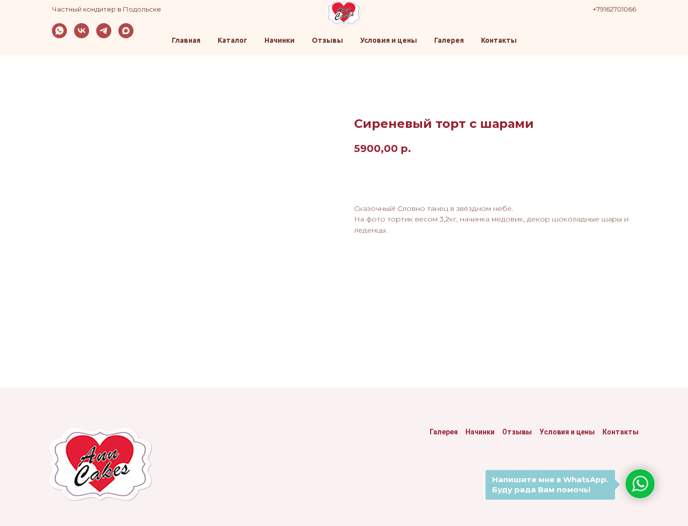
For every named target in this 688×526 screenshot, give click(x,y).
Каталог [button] (232, 40)
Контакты (499, 40)
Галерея (449, 40)
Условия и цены (388, 40)
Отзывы (327, 40)
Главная (186, 40)
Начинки (279, 40)
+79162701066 (614, 9)
